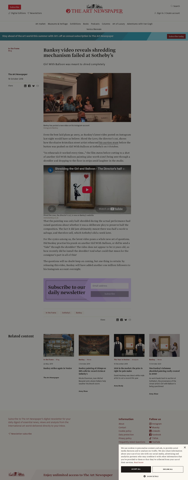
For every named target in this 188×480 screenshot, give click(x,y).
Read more (138, 462)
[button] (152, 476)
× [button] (185, 447)
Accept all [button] (136, 469)
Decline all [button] (168, 469)
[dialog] (153, 462)
